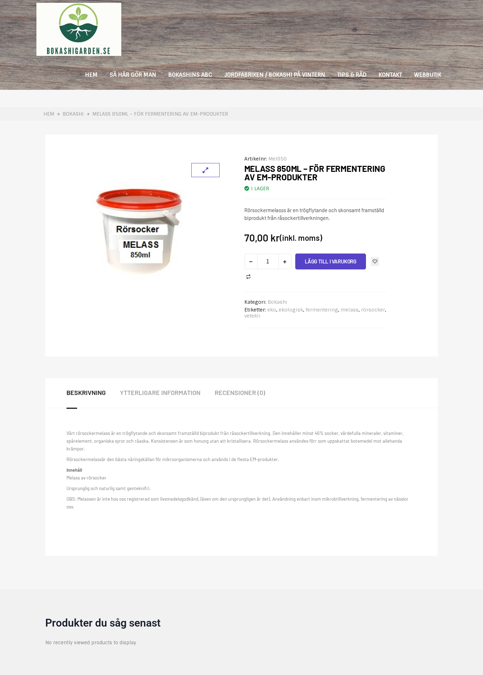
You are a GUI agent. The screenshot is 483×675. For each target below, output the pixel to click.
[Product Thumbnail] (205, 170)
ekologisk (291, 310)
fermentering (321, 310)
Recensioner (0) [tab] (240, 392)
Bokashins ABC (190, 74)
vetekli (252, 316)
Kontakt (390, 74)
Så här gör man (133, 74)
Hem (91, 74)
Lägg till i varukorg (330, 261)
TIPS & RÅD (352, 74)
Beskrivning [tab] (86, 392)
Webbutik (427, 74)
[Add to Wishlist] (375, 261)
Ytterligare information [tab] (160, 392)
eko (271, 310)
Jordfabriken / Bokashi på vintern (274, 74)
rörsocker (373, 310)
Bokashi (73, 114)
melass (350, 310)
